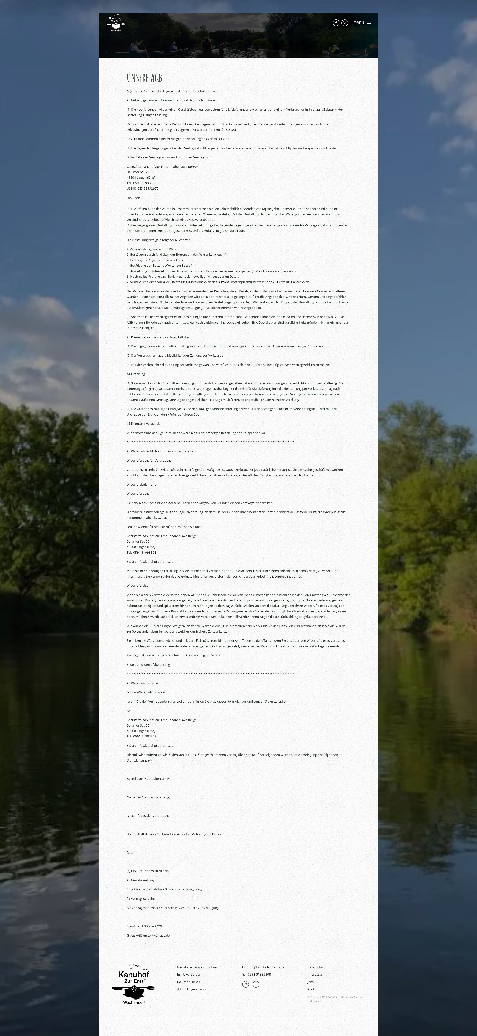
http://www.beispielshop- (199, 322)
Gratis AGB (134, 935)
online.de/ (224, 322)
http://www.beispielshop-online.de (311, 148)
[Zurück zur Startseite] (115, 22)
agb (233, 322)
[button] (362, 22)
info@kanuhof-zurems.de (155, 561)
